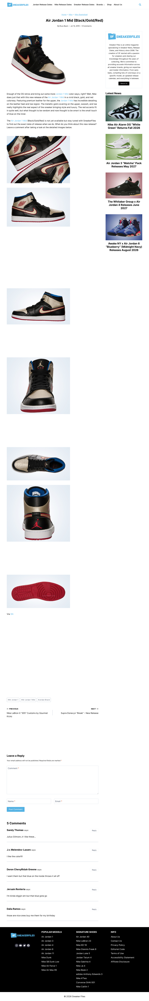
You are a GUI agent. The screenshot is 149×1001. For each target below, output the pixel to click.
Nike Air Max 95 (49, 970)
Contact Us (116, 941)
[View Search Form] (140, 5)
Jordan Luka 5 (83, 953)
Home (64, 14)
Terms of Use (117, 953)
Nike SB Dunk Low (50, 961)
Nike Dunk (46, 957)
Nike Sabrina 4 (83, 961)
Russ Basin (64, 26)
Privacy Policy (118, 945)
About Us (118, 4)
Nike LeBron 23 (83, 941)
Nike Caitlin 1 (82, 986)
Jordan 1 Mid (62, 94)
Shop (109, 4)
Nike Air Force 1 (49, 966)
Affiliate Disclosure (120, 961)
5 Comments (87, 26)
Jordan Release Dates (42, 4)
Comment (13, 768)
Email (58, 801)
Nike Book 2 (82, 970)
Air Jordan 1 (13, 700)
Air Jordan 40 (82, 937)
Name (11, 801)
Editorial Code (118, 949)
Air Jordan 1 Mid (56, 97)
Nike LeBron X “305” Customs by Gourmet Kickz (27, 713)
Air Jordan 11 (47, 953)
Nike (70, 14)
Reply (94, 830)
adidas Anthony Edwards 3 (89, 974)
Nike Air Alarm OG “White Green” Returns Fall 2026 (124, 126)
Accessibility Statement (122, 957)
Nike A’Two (81, 978)
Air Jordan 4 (47, 945)
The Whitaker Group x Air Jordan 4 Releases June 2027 (124, 205)
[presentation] (124, 108)
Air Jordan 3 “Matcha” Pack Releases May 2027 (124, 165)
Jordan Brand (44, 700)
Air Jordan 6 (47, 949)
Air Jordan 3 (47, 941)
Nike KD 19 (81, 945)
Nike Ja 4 (80, 966)
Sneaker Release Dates (84, 4)
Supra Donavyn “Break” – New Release (79, 711)
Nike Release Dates (63, 4)
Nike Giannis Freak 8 (86, 949)
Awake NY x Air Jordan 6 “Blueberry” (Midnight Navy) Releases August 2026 (124, 247)
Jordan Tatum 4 (84, 957)
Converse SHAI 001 (85, 982)
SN (11, 614)
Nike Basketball (81, 14)
